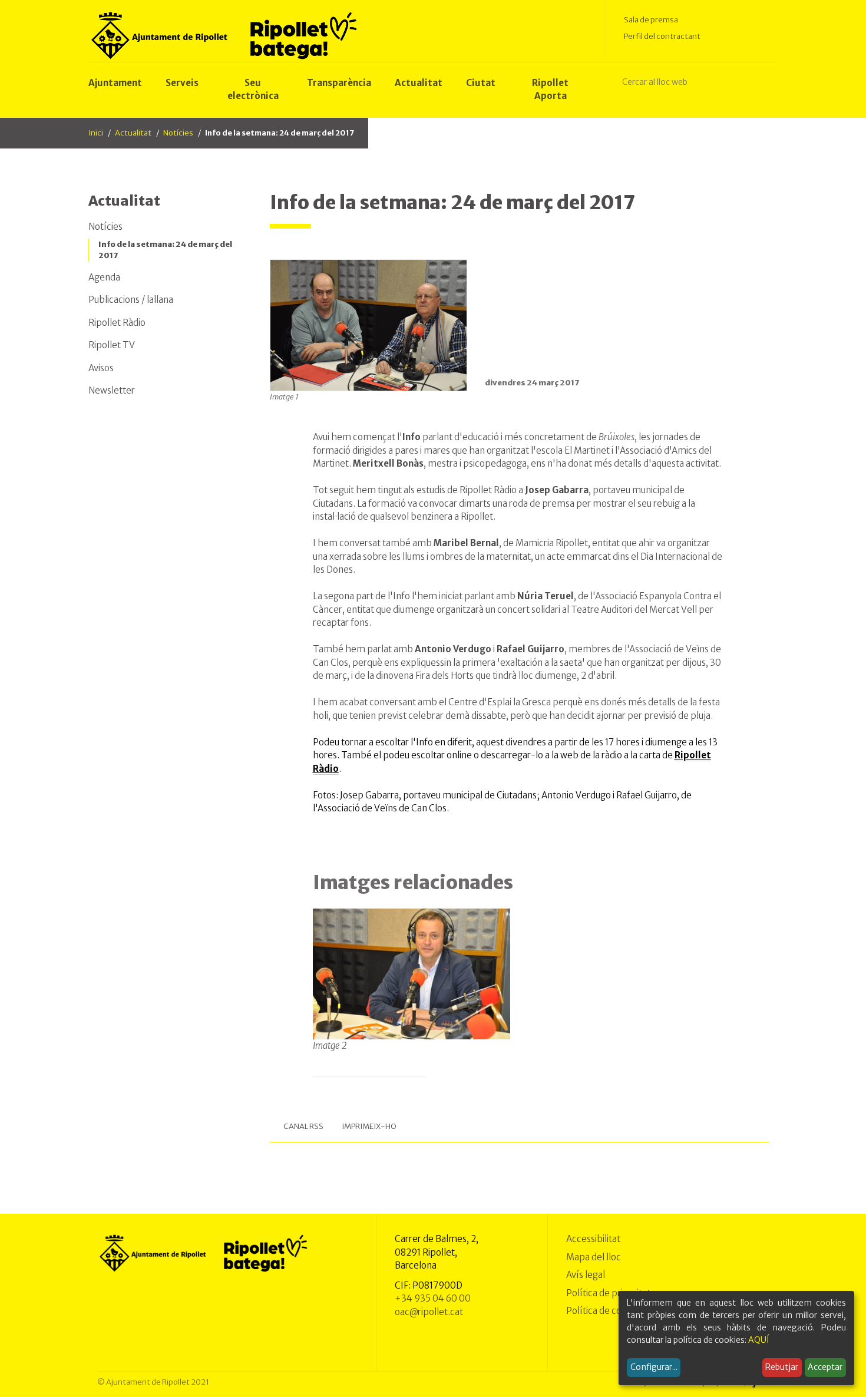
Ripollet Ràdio (117, 322)
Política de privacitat (608, 1293)
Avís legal (585, 1274)
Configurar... (653, 1367)
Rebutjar (781, 1367)
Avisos (101, 368)
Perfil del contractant (662, 36)
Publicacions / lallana (130, 299)
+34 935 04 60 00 (433, 1298)
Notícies (178, 133)
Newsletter (111, 390)
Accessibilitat (593, 1238)
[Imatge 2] (412, 973)
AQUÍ (758, 1340)
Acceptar (825, 1367)
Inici (95, 133)
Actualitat (133, 133)
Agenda (104, 277)
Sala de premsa (651, 20)
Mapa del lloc (593, 1257)
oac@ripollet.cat (429, 1311)
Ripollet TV (111, 345)
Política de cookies (604, 1310)
